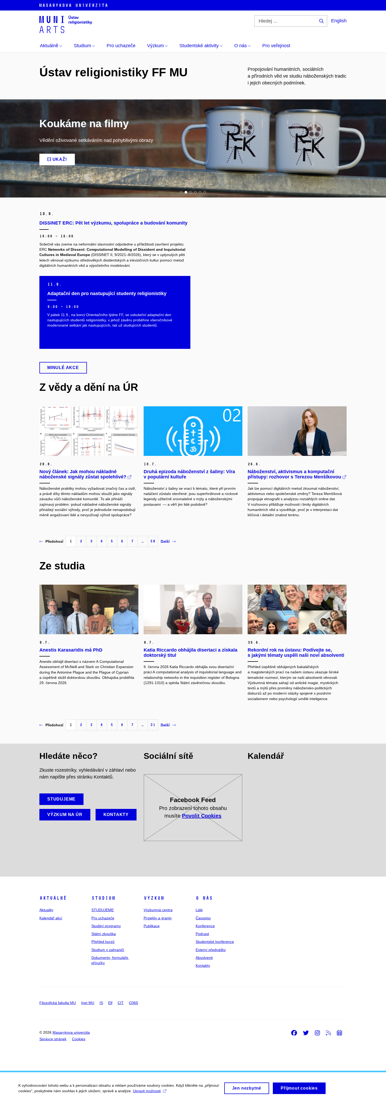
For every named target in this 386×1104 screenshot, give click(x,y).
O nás (204, 898)
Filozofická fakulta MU (57, 1003)
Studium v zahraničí (107, 950)
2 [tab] (186, 192)
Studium (103, 898)
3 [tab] (190, 192)
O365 (133, 1003)
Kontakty (203, 965)
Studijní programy (106, 926)
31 (152, 725)
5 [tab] (200, 192)
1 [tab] (181, 192)
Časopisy (203, 918)
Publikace (152, 926)
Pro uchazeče (102, 918)
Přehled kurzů (102, 942)
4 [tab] (195, 192)
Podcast (202, 934)
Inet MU (87, 1003)
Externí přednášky (211, 950)
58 (152, 541)
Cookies (78, 1039)
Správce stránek (52, 1039)
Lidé (199, 910)
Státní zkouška (103, 934)
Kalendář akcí (50, 918)
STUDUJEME (102, 910)
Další (165, 541)
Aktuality (46, 910)
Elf (110, 1003)
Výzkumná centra (158, 910)
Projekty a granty (158, 918)
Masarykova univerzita (71, 1032)
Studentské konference (215, 942)
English (339, 20)
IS (101, 1003)
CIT (121, 1003)
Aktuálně (53, 898)
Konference (205, 926)
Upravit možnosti (147, 1091)
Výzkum (154, 898)
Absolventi (204, 958)
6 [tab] (205, 192)
